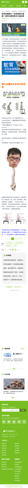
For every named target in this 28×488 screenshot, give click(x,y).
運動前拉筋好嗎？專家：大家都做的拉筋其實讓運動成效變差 (13, 272)
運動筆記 (17, 476)
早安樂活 (4, 455)
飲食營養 (4, 446)
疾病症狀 (4, 443)
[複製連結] (18, 250)
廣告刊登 (4, 466)
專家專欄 (8, 11)
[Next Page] (18, 238)
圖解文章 (4, 452)
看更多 (23, 348)
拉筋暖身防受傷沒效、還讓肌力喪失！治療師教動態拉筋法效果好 (13, 260)
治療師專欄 (14, 11)
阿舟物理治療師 (21, 11)
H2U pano (17, 473)
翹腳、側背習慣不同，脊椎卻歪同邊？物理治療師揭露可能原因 (13, 268)
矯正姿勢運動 (9, 242)
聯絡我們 (4, 464)
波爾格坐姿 (8, 245)
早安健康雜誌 (18, 469)
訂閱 (23, 410)
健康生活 (17, 443)
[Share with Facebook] (15, 250)
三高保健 (17, 448)
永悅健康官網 (18, 462)
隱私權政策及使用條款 (7, 469)
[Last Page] (21, 238)
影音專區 (4, 450)
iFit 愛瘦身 (17, 480)
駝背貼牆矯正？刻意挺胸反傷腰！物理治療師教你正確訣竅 (13, 264)
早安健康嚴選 (18, 466)
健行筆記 (17, 478)
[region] (14, 94)
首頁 (3, 11)
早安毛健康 (17, 471)
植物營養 (17, 452)
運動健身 (4, 448)
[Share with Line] (13, 250)
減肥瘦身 (17, 446)
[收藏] (5, 250)
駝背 (15, 245)
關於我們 (4, 462)
